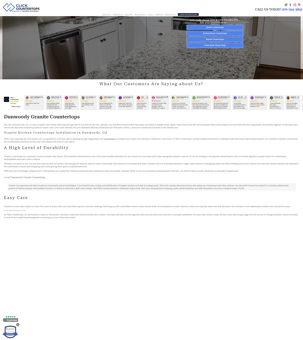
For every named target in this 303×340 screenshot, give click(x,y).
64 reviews (13, 103)
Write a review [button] (16, 106)
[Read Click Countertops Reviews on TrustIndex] (10, 320)
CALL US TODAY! (268, 9)
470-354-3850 (292, 9)
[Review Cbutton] (10, 331)
